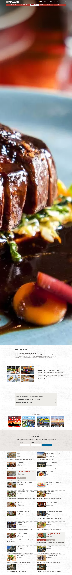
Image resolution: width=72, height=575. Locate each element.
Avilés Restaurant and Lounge (26, 471)
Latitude (48, 547)
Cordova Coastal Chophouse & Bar (55, 512)
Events (41, 4)
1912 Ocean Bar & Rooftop (53, 453)
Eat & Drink (33, 4)
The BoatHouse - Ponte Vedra (54, 483)
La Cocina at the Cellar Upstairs (53, 534)
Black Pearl (49, 471)
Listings (32, 442)
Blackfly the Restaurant (24, 483)
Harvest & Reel (50, 523)
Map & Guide (53, 1)
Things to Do (14, 4)
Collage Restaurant (52, 502)
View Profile (21, 477)
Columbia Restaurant (23, 511)
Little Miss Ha (21, 556)
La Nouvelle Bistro (22, 547)
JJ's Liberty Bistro (22, 533)
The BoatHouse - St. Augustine (25, 492)
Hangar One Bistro (22, 523)
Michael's (49, 565)
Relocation (57, 4)
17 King (19, 453)
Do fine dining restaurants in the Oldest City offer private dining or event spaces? (32, 405)
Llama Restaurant (51, 556)
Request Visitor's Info (62, 1)
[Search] (64, 5)
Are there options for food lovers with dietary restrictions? (28, 399)
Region (21, 442)
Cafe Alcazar (50, 492)
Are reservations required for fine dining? (24, 393)
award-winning (46, 354)
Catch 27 (19, 502)
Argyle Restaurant (52, 462)
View (11, 477)
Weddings (47, 1)
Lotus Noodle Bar (22, 565)
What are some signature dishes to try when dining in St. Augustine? (29, 396)
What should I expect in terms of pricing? (24, 402)
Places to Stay (24, 4)
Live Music (49, 4)
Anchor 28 (20, 462)
